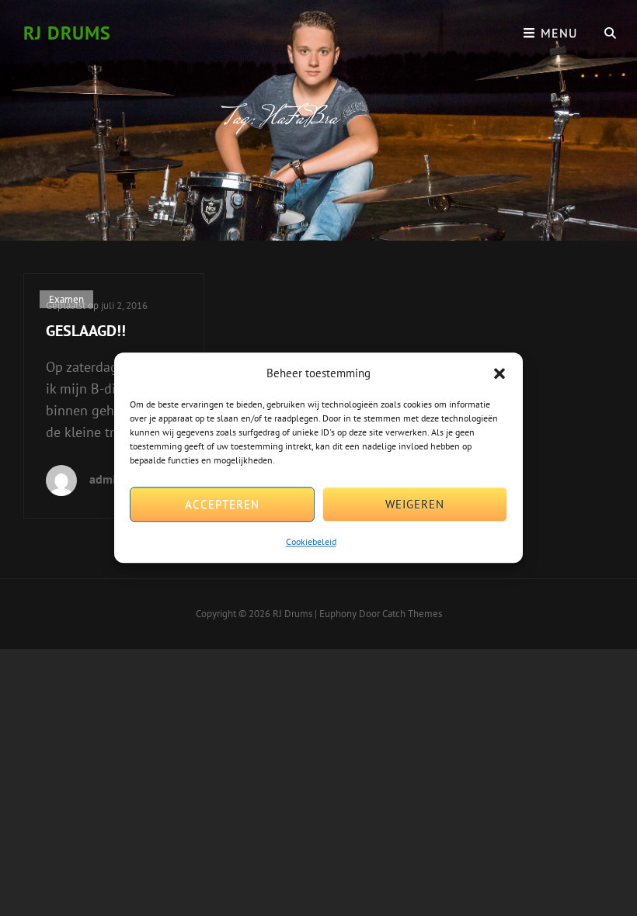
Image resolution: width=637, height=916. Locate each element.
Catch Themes (412, 613)
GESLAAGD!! (86, 331)
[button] (499, 373)
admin (106, 479)
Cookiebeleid (311, 542)
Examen (66, 299)
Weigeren (414, 504)
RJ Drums (67, 33)
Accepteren (222, 504)
